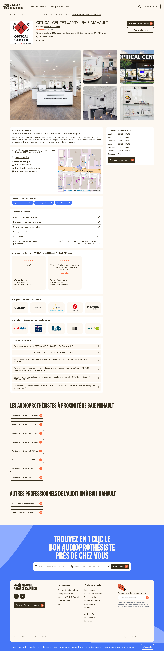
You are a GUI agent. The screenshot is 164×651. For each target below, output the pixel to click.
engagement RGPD (142, 606)
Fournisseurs (89, 590)
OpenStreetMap (83, 190)
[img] (45, 30)
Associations (89, 604)
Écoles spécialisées (92, 600)
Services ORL (90, 597)
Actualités (88, 611)
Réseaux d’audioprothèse (95, 593)
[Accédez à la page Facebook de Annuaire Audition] (16, 596)
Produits (87, 607)
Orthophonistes (64, 600)
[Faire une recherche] (139, 6)
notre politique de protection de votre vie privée (113, 647)
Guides (43, 6)
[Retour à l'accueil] (29, 586)
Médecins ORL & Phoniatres (69, 597)
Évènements (89, 617)
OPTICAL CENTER (52, 26)
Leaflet (69, 190)
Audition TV (89, 614)
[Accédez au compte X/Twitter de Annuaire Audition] (22, 596)
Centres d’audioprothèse (68, 590)
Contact (135, 637)
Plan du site (145, 637)
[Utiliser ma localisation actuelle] (109, 566)
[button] (79, 168)
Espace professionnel (58, 6)
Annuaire (33, 6)
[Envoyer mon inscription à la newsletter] (147, 597)
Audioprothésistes (65, 593)
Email (41, 40)
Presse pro (88, 621)
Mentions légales (122, 637)
